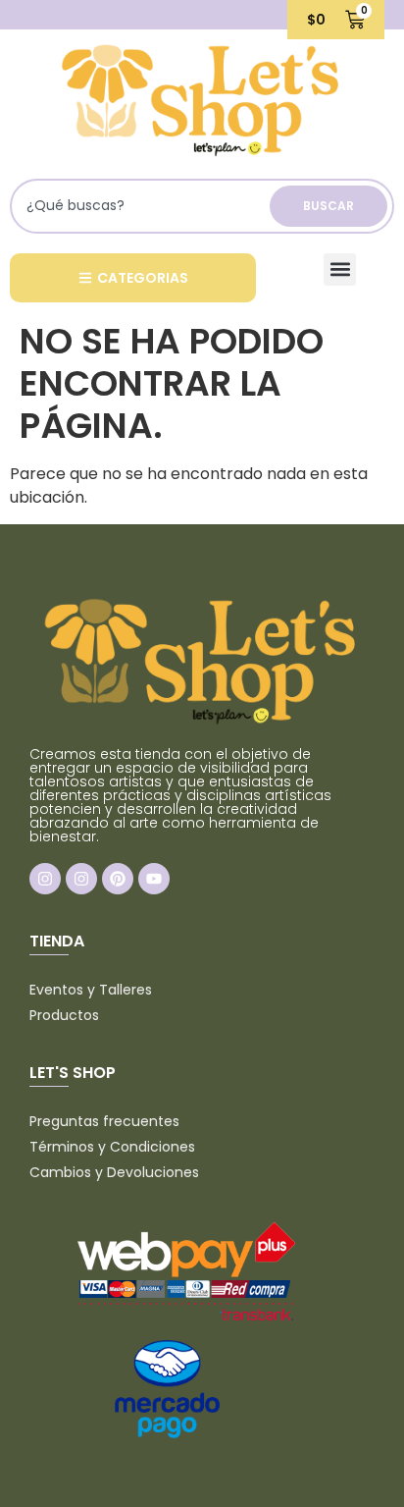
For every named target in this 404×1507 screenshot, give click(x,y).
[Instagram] (45, 878)
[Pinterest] (117, 878)
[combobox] (143, 206)
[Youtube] (154, 878)
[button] (340, 269)
